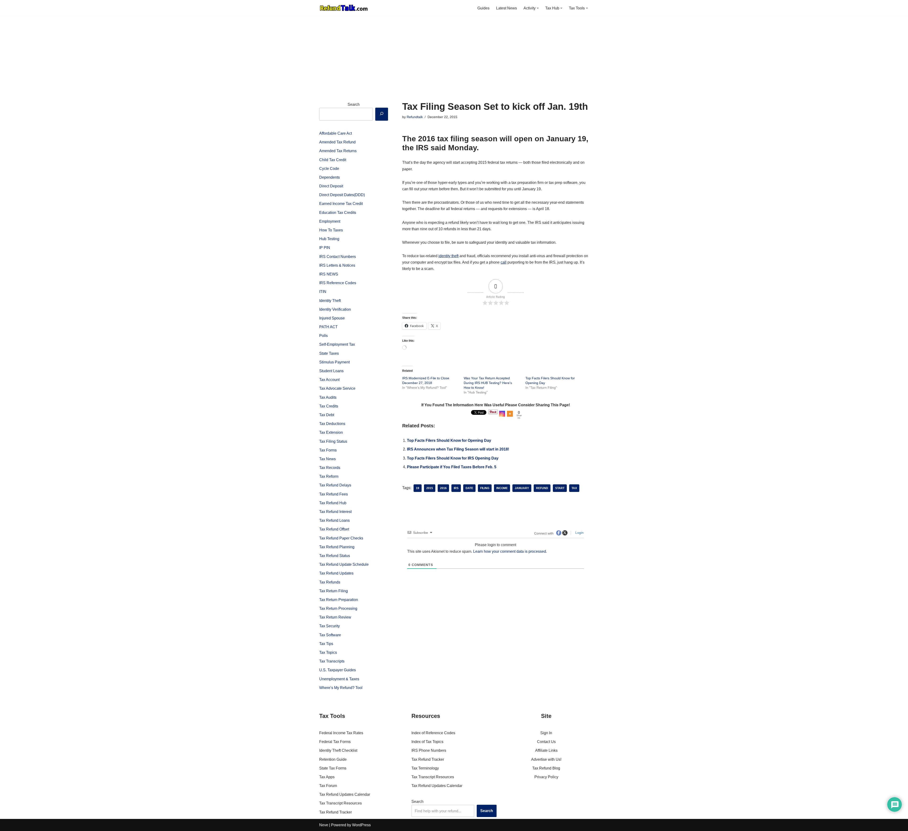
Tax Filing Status (333, 441)
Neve (323, 825)
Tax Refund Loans (334, 520)
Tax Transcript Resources (340, 803)
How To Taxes (331, 230)
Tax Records (329, 468)
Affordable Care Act (335, 133)
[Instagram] (502, 414)
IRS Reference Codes (337, 283)
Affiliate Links (546, 750)
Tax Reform (328, 476)
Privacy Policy (546, 777)
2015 (429, 488)
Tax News (327, 459)
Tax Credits (328, 406)
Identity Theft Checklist (338, 750)
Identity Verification (335, 309)
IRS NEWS (328, 274)
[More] (510, 414)
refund (542, 488)
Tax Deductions (332, 424)
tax (574, 488)
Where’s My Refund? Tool (340, 688)
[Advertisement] (454, 51)
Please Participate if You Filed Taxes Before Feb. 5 (451, 467)
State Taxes (329, 353)
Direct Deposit (331, 186)
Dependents (329, 177)
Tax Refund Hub (332, 503)
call (503, 262)
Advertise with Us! (546, 759)
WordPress (361, 825)
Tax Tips (326, 644)
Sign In (546, 733)
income (502, 488)
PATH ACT (328, 327)
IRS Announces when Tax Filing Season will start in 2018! (458, 449)
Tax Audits (327, 397)
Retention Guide (333, 759)
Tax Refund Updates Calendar (344, 794)
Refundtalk (415, 117)
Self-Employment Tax (337, 344)
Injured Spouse (332, 318)
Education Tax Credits (337, 213)
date (469, 488)
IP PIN (324, 248)
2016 (443, 488)
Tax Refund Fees (333, 494)
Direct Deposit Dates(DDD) (342, 195)
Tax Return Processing (338, 608)
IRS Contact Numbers (337, 257)
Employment (329, 221)
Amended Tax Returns (338, 151)
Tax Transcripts (332, 661)
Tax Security (329, 626)
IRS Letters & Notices (337, 265)
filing (484, 488)
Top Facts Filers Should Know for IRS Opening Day (452, 458)
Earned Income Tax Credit (341, 204)
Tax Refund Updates (336, 573)
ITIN (322, 292)
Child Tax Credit (332, 160)
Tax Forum (328, 786)
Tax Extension (331, 432)
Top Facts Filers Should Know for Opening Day (449, 440)
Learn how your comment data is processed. (510, 551)
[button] (538, 8)
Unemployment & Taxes (339, 679)
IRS (456, 488)
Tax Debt (326, 415)
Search (354, 104)
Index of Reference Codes (433, 733)
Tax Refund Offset (334, 529)
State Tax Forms (332, 768)
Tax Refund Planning (336, 547)
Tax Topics (328, 652)
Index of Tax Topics (427, 742)
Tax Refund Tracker (335, 812)
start (559, 488)
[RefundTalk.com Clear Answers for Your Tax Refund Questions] (343, 8)
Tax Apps (327, 777)
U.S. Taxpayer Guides (337, 670)
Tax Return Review (335, 617)
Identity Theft (330, 301)
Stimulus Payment (334, 362)
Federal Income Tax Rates (341, 733)
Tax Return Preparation (338, 600)
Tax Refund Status (334, 556)
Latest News (506, 8)
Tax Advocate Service (337, 388)
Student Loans (331, 371)
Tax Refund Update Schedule (344, 564)
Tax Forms (328, 450)
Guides (483, 8)
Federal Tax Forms (335, 742)
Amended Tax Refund (337, 142)
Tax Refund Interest (335, 512)
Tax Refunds (329, 582)
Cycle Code (329, 169)
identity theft (448, 256)
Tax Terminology (425, 768)
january (522, 488)
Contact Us (546, 742)
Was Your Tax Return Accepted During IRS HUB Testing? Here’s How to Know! (488, 382)
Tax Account (329, 380)
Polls (323, 336)
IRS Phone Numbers (428, 750)
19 (417, 488)
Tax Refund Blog (546, 768)
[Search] (381, 114)
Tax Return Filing (333, 591)
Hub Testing (329, 239)
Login (579, 533)
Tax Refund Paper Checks (341, 538)
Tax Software (330, 635)
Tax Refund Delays (335, 485)
